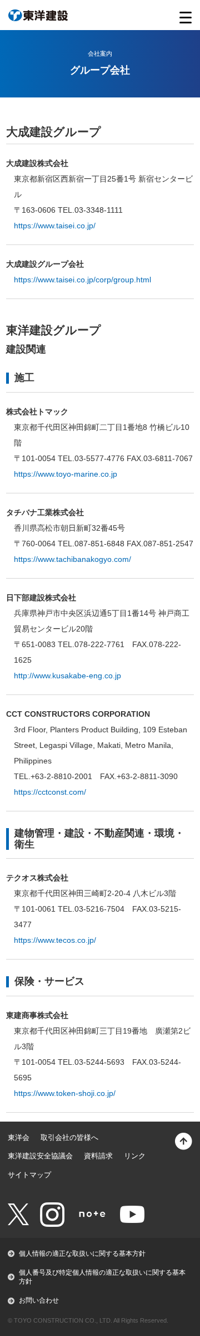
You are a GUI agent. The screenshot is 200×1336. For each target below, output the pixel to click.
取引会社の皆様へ (69, 1137)
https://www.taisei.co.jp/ (55, 225)
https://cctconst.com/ (50, 791)
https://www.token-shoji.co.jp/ (65, 1093)
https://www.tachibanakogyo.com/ (72, 559)
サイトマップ (29, 1175)
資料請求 (98, 1156)
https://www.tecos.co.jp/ (55, 940)
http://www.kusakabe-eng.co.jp (67, 675)
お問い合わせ (39, 1300)
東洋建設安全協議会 (40, 1156)
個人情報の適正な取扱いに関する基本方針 (82, 1253)
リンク (135, 1156)
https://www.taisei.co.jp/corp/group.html (82, 279)
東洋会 (18, 1137)
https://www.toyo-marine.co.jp (65, 473)
